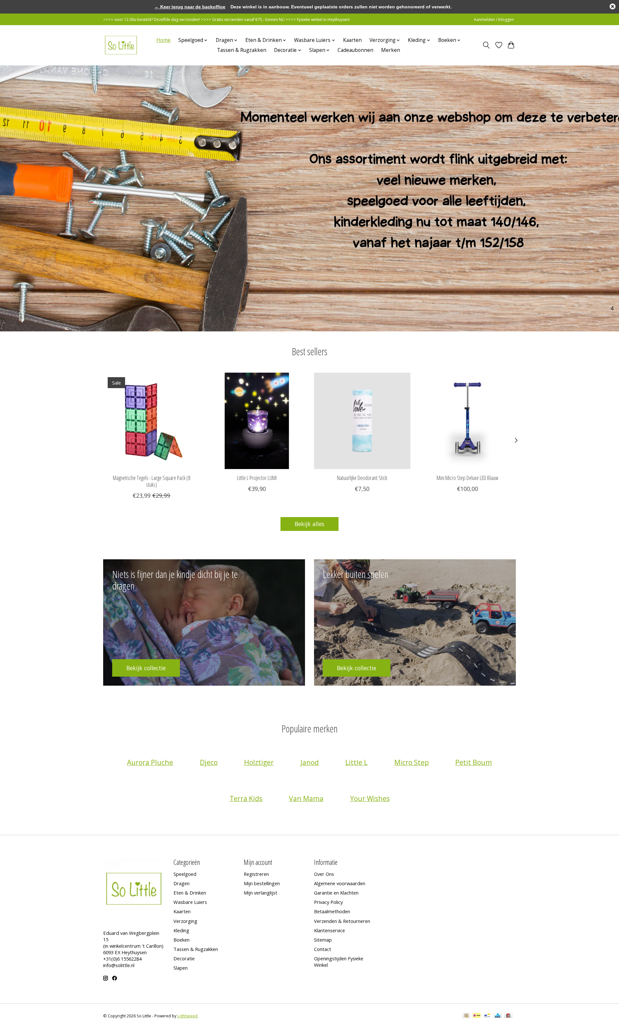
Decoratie (184, 958)
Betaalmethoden (332, 911)
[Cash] (466, 1016)
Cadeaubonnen (355, 50)
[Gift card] (508, 1016)
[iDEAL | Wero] (477, 1016)
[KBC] (498, 1016)
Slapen (180, 967)
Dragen (181, 883)
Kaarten (352, 40)
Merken (390, 50)
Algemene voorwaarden (339, 883)
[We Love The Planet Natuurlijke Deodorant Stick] (362, 421)
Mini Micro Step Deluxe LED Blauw (467, 478)
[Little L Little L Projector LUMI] (257, 421)
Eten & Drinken (189, 892)
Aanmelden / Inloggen (494, 19)
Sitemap (323, 939)
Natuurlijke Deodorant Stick (362, 478)
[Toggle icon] (486, 45)
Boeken (181, 939)
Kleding (181, 930)
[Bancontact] (487, 1016)
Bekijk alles (309, 524)
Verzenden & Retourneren (342, 921)
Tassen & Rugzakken (241, 50)
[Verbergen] (612, 6)
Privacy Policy (328, 902)
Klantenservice (329, 930)
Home (163, 40)
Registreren (256, 874)
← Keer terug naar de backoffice (189, 6)
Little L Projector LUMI (257, 478)
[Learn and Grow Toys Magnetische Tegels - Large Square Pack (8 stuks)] (151, 421)
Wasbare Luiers (190, 902)
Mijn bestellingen (262, 883)
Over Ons (324, 874)
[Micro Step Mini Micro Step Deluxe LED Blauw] (467, 421)
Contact (322, 949)
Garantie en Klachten (336, 892)
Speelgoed (184, 874)
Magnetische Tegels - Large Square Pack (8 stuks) (151, 481)
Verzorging (185, 921)
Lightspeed (187, 1016)
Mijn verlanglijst (260, 892)
